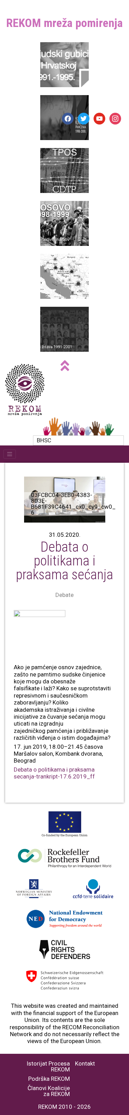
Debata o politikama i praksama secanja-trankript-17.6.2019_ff (54, 773)
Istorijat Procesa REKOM (48, 1066)
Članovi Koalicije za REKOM (49, 1091)
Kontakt (85, 1064)
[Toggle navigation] (9, 454)
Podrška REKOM (49, 1079)
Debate (64, 594)
